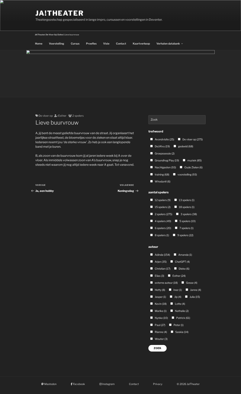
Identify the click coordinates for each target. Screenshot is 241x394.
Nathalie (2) (181, 310)
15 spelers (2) (162, 207)
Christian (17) (162, 268)
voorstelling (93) (187, 174)
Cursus (75, 43)
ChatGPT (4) (182, 261)
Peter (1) (178, 325)
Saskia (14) (181, 332)
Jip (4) (177, 296)
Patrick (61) (183, 317)
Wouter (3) (161, 338)
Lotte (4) (179, 303)
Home (38, 43)
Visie (106, 43)
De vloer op (46, 115)
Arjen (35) (160, 261)
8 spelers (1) (161, 235)
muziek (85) (194, 160)
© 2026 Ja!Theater (188, 384)
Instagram (108, 384)
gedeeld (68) (185, 146)
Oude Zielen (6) (193, 167)
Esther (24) (179, 275)
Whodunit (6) (162, 181)
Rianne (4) (160, 332)
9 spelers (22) (185, 235)
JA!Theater (59, 13)
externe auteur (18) (166, 282)
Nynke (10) (161, 317)
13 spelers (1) (186, 200)
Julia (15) (194, 296)
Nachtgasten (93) (165, 167)
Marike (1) (160, 310)
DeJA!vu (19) (162, 146)
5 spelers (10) (187, 221)
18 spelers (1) (186, 207)
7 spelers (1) (186, 228)
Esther (62, 115)
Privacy (157, 384)
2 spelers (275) (163, 214)
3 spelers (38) (188, 214)
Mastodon (50, 384)
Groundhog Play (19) (166, 160)
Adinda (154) (162, 254)
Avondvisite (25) (164, 139)
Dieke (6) (183, 268)
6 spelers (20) (162, 228)
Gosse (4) (191, 282)
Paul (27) (159, 325)
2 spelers (78, 115)
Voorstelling (56, 43)
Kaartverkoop (141, 43)
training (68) (161, 174)
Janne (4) (195, 289)
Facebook (78, 384)
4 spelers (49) (162, 221)
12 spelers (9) (162, 200)
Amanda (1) (185, 254)
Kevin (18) (160, 303)
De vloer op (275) (192, 139)
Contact (121, 43)
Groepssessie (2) (164, 153)
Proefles (91, 43)
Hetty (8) (159, 289)
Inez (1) (177, 289)
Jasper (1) (160, 296)
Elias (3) (159, 275)
